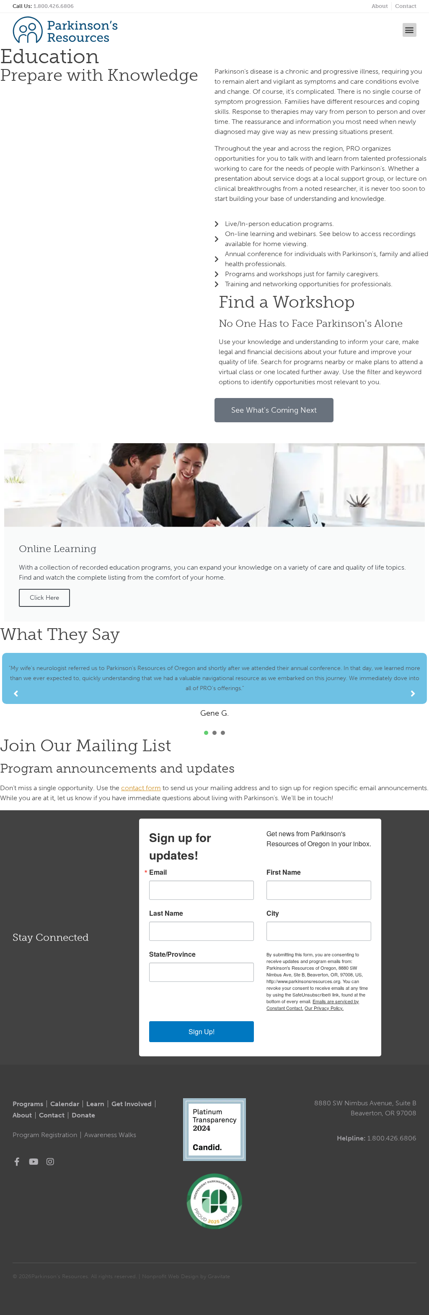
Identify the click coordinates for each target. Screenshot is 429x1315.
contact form (141, 788)
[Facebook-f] (17, 1162)
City (272, 913)
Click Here (44, 597)
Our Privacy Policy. (324, 1007)
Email (158, 872)
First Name (283, 872)
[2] (214, 733)
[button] (409, 30)
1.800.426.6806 (54, 6)
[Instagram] (50, 1162)
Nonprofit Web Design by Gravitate (186, 1276)
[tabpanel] (214, 685)
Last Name (166, 913)
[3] (223, 733)
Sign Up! (201, 1031)
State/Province (172, 954)
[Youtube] (33, 1162)
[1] (206, 733)
